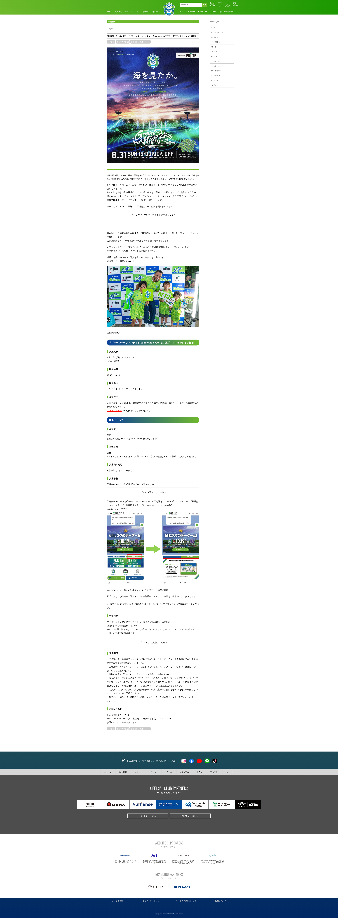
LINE (207, 760)
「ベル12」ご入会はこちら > (153, 642)
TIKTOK (214, 760)
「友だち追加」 (114, 410)
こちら (133, 722)
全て (212, 28)
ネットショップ (131, 862)
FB (191, 760)
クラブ (180, 11)
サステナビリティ (227, 11)
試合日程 (118, 11)
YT (199, 760)
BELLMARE (132, 760)
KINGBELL (147, 760)
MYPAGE (212, 6)
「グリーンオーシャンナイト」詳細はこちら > (153, 214)
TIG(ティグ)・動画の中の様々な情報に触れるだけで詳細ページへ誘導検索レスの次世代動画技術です (183, 861)
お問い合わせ (220, 901)
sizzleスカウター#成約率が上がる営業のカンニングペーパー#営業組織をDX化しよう (212, 861)
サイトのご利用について (186, 901)
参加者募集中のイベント (140, 42)
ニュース (108, 11)
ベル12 (213, 51)
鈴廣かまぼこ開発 (120, 860)
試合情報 (213, 37)
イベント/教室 (215, 71)
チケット (220, 6)
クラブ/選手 (214, 42)
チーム (146, 11)
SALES (174, 760)
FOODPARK (161, 760)
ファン (137, 11)
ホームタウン (215, 66)
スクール (213, 11)
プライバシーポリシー (152, 901)
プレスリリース (216, 32)
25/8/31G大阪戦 (123, 42)
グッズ (227, 6)
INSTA (183, 760)
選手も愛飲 (122, 862)
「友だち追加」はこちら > (153, 492)
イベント (111, 42)
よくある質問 (117, 901)
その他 (213, 85)
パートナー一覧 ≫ (148, 816)
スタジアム (155, 11)
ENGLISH (235, 6)
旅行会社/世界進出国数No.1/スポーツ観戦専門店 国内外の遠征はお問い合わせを (154, 861)
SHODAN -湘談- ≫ (190, 816)
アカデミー (202, 11)
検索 (204, 5)
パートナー (190, 11)
